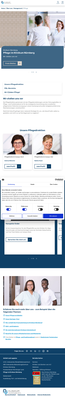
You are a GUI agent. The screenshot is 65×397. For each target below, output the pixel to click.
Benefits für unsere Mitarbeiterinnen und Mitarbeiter (23, 333)
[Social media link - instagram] (40, 351)
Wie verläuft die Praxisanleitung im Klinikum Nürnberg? (24, 322)
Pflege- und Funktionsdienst (25, 337)
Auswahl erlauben (32, 216)
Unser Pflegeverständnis (14, 315)
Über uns (9, 8)
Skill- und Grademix (12, 326)
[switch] (24, 209)
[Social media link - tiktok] (44, 351)
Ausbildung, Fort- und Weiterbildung (14, 378)
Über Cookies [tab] (54, 184)
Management (18, 8)
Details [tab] (32, 184)
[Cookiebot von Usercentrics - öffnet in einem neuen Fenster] (56, 180)
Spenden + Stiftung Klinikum (41, 369)
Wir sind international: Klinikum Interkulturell (21, 330)
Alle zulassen (53, 216)
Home (3, 8)
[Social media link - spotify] (49, 351)
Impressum (21, 394)
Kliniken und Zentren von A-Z (41, 364)
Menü (62, 3)
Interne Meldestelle (44, 394)
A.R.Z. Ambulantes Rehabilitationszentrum (16, 362)
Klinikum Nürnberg (9, 367)
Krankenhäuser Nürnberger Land (13, 369)
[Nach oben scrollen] (62, 394)
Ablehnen (12, 216)
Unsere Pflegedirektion (13, 84)
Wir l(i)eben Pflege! (12, 92)
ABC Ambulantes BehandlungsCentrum (15, 364)
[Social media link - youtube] (32, 351)
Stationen (35, 367)
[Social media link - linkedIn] (36, 351)
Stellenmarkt (7, 376)
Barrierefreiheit (10, 394)
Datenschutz (31, 394)
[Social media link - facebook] (28, 351)
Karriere (34, 362)
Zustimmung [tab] (11, 184)
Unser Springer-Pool (12, 319)
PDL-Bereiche (10, 88)
